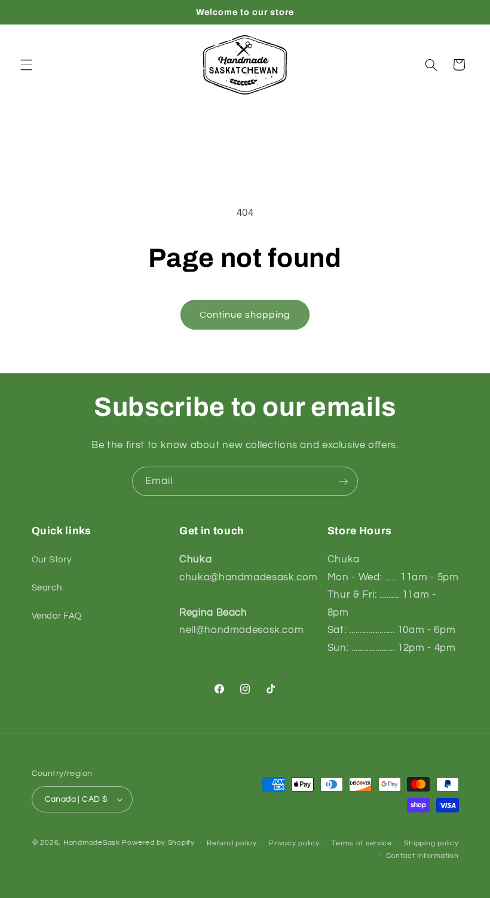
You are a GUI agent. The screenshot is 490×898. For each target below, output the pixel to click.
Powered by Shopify (158, 842)
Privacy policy (294, 843)
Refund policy (232, 843)
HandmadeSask (91, 842)
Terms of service (362, 843)
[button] (26, 64)
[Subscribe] (343, 481)
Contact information (422, 856)
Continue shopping (245, 314)
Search (47, 587)
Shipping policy (431, 843)
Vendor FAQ (57, 615)
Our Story (52, 559)
